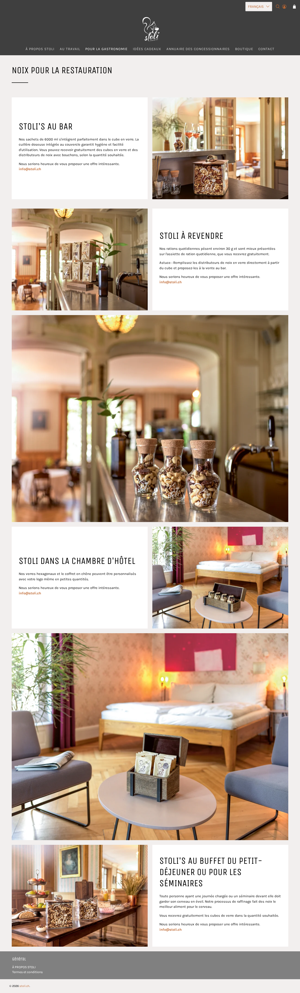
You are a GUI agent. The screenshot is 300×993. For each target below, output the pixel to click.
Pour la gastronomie (106, 49)
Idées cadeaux (147, 49)
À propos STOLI (40, 49)
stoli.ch (24, 986)
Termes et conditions (27, 972)
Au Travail (70, 49)
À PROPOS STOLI (24, 967)
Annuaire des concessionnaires (198, 49)
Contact (266, 49)
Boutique (244, 49)
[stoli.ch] (150, 29)
